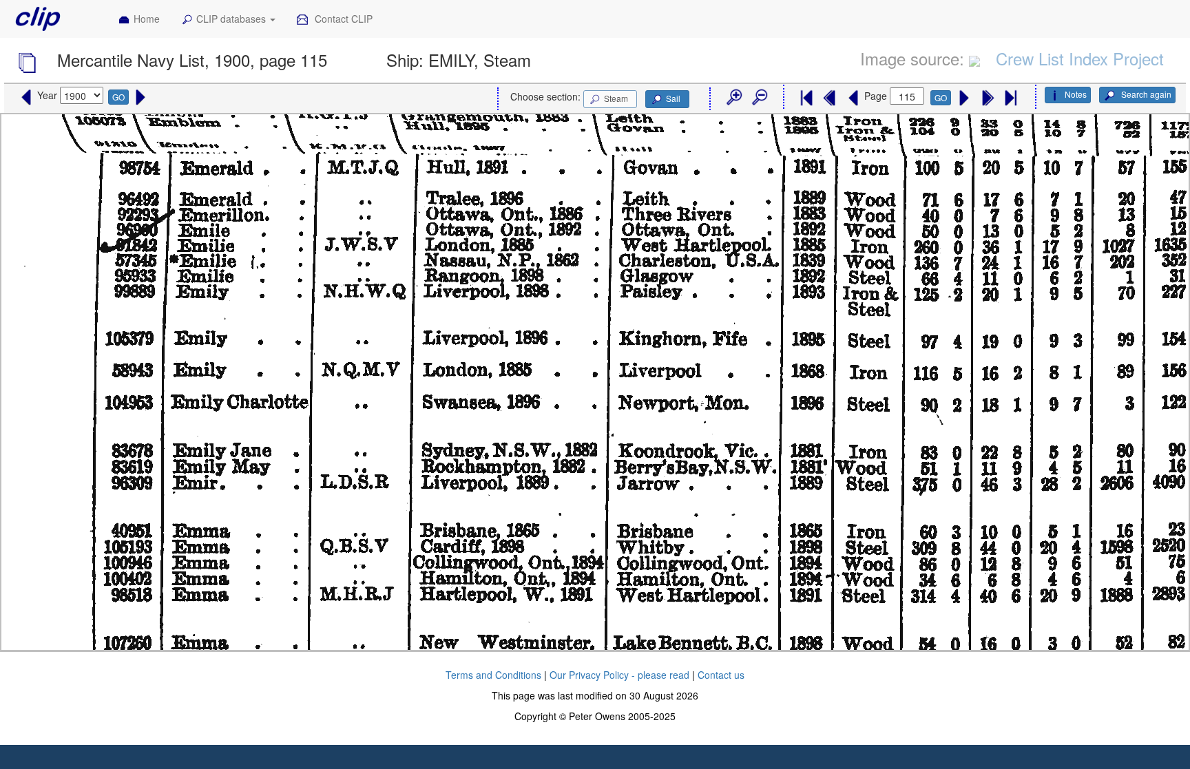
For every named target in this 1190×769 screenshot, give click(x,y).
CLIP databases (232, 18)
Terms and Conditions (493, 675)
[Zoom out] (759, 97)
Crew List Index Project (1080, 58)
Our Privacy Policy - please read (619, 675)
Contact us (721, 675)
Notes (1076, 94)
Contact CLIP (342, 18)
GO (118, 97)
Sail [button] (673, 98)
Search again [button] (1145, 94)
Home (147, 18)
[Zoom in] (733, 97)
